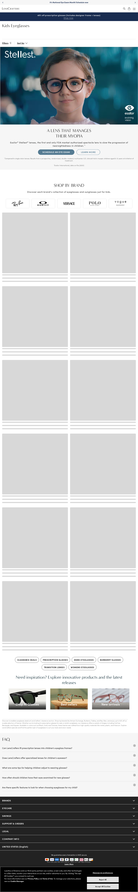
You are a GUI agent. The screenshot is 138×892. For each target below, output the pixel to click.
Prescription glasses (55, 659)
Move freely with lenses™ (69, 2)
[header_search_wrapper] (124, 8)
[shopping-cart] (129, 8)
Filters (5, 43)
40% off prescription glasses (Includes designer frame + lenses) (68, 16)
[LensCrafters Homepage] (10, 8)
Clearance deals (27, 659)
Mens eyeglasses (84, 659)
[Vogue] (120, 203)
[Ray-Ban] (17, 203)
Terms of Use (48, 878)
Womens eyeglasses (82, 667)
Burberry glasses (110, 659)
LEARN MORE (88, 152)
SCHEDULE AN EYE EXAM (56, 152)
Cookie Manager (17, 881)
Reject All (102, 879)
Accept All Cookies (102, 886)
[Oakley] (43, 203)
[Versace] (69, 203)
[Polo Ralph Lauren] (95, 203)
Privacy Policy (33, 878)
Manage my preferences (103, 872)
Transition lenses (54, 667)
